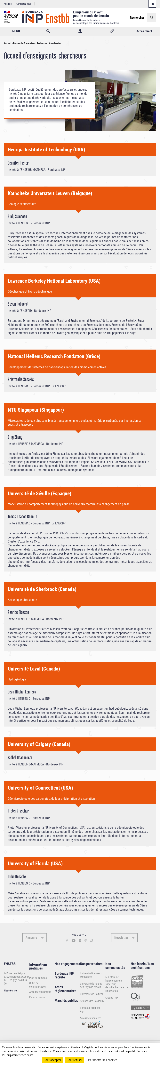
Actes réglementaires (65, 988)
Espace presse (37, 997)
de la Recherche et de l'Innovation (117, 989)
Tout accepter (52, 1060)
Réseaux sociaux (112, 31)
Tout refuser (74, 1060)
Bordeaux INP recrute (64, 975)
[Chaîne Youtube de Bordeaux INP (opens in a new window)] (74, 940)
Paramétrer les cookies (102, 1060)
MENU (16, 31)
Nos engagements (67, 963)
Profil (80, 31)
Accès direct (144, 31)
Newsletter (121, 937)
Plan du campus (38, 978)
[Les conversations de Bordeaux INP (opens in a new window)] (85, 940)
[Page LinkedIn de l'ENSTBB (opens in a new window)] (80, 940)
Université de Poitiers (91, 994)
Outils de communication (37, 984)
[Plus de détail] (154, 1051)
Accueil (7, 43)
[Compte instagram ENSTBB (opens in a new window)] (91, 940)
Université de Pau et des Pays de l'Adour (91, 985)
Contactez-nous (23, 3)
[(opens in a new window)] (92, 1029)
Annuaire (8, 3)
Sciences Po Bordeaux (92, 1001)
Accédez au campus (40, 992)
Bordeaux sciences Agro (90, 1009)
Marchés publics (66, 1000)
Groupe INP (111, 997)
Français (152, 4)
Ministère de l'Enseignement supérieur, (113, 980)
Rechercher (137, 17)
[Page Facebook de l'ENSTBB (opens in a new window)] (67, 940)
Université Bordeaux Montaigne (91, 975)
